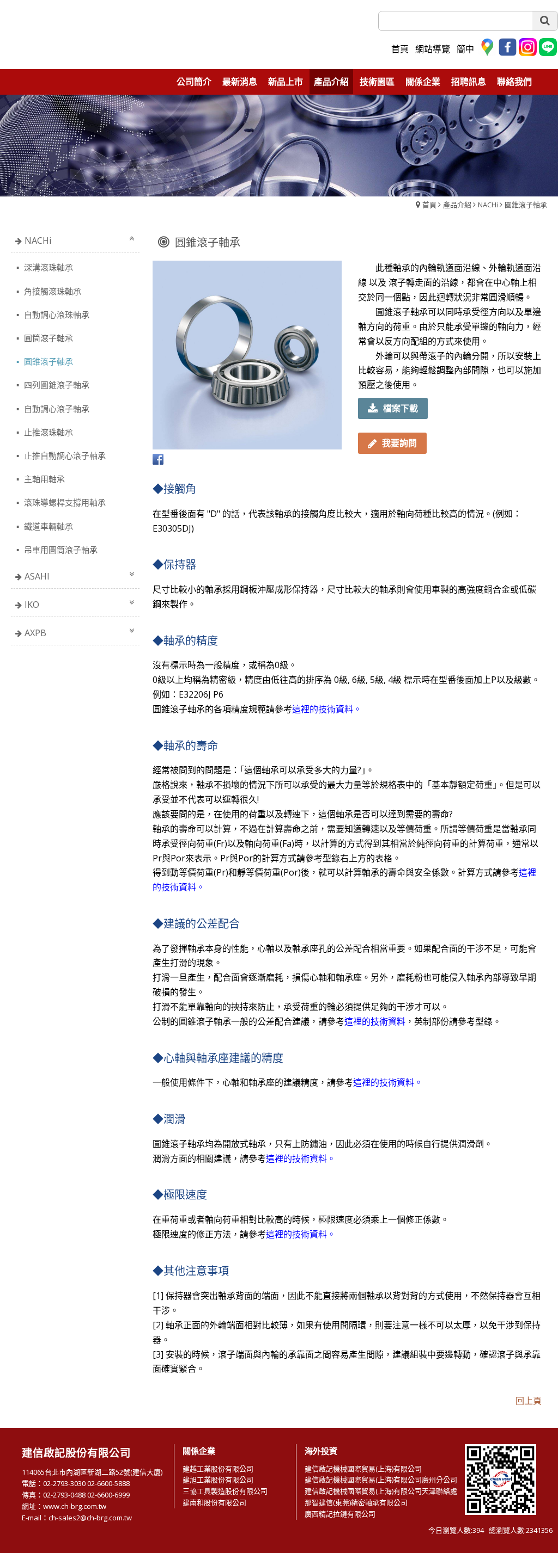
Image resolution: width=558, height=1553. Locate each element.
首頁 (429, 204)
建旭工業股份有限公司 (218, 1479)
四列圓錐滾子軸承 (55, 384)
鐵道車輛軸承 (47, 526)
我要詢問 (399, 443)
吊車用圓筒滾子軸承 (60, 549)
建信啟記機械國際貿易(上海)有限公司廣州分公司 (381, 1479)
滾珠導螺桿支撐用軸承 (64, 502)
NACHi (488, 204)
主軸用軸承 (43, 478)
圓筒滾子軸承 (47, 337)
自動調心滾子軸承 (55, 408)
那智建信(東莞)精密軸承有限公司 (356, 1502)
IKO (32, 605)
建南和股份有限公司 (214, 1502)
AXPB (35, 633)
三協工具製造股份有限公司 (225, 1491)
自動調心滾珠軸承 (55, 314)
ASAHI (37, 576)
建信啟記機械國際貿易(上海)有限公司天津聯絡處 (381, 1491)
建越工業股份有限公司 (218, 1469)
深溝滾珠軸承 (47, 267)
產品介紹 (457, 204)
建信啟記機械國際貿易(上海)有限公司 (363, 1469)
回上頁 (528, 1401)
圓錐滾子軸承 (526, 204)
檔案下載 (400, 408)
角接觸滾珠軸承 (51, 291)
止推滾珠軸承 (47, 432)
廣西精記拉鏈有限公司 (340, 1514)
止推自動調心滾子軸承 (64, 455)
